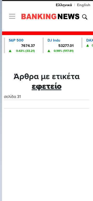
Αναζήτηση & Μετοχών (85, 17)
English (83, 5)
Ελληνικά (64, 5)
